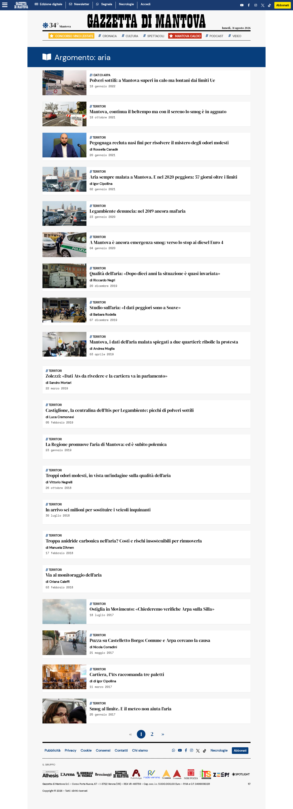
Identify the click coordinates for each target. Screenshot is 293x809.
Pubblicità (52, 750)
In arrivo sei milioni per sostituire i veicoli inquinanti (98, 510)
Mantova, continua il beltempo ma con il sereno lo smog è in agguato (158, 111)
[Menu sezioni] (5, 5)
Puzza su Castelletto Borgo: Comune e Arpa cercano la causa (150, 640)
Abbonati (282, 5)
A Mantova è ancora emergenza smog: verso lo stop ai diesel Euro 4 (156, 242)
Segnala (106, 4)
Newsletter (80, 4)
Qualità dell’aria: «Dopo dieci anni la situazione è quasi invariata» (155, 273)
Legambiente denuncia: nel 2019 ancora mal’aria (138, 211)
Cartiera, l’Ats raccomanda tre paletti (127, 674)
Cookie (86, 750)
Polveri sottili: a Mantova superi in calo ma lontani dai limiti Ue (152, 80)
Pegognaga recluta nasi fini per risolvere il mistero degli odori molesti (159, 143)
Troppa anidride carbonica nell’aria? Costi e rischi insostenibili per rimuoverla (124, 541)
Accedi (145, 4)
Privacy (70, 750)
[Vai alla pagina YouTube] (242, 5)
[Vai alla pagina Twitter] (262, 5)
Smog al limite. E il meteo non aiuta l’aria (130, 709)
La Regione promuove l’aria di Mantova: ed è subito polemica (106, 444)
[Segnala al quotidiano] (173, 750)
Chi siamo (140, 750)
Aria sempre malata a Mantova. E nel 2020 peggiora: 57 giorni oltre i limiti (163, 177)
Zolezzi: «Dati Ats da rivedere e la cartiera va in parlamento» (106, 376)
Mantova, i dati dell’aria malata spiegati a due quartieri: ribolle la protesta (164, 342)
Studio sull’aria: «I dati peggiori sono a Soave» (135, 307)
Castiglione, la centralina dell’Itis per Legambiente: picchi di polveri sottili (120, 410)
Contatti (121, 750)
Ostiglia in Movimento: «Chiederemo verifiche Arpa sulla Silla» (152, 609)
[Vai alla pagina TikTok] (269, 5)
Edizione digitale (50, 4)
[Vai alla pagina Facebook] (249, 5)
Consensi (103, 750)
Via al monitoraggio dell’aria (74, 575)
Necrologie (126, 4)
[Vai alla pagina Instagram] (256, 5)
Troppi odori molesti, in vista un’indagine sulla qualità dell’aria (108, 475)
